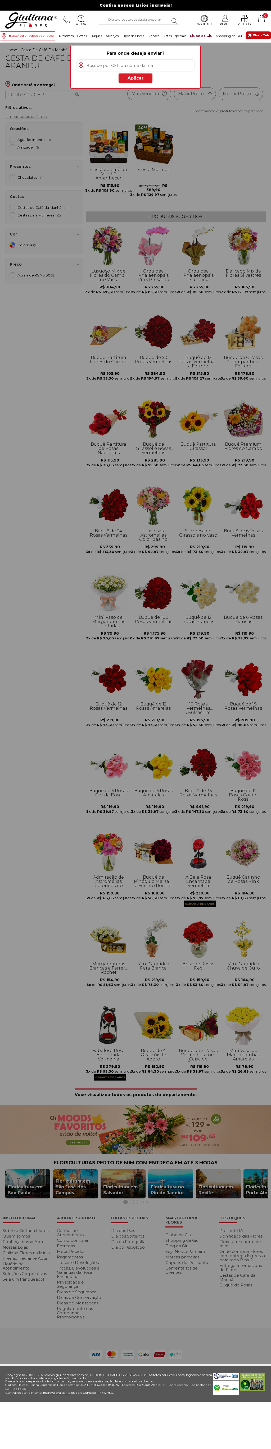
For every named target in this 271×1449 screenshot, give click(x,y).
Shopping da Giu (229, 36)
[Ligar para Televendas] (66, 19)
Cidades (153, 36)
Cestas (82, 36)
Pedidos (244, 24)
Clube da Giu (201, 36)
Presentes (66, 36)
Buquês (96, 36)
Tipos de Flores (133, 36)
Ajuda (81, 24)
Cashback (204, 24)
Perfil (225, 24)
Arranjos (112, 36)
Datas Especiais (174, 36)
